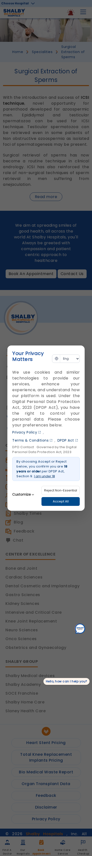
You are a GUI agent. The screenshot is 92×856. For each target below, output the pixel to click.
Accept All (61, 501)
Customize (21, 494)
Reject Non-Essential (60, 490)
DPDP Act (65, 440)
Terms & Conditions (30, 440)
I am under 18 (44, 476)
